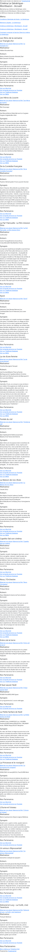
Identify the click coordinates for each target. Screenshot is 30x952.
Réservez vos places (6, 44)
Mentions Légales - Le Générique (10, 23)
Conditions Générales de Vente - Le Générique (14, 19)
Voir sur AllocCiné (5, 88)
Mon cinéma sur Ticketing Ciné (9, 949)
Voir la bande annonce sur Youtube (11, 90)
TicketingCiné (26, 1)
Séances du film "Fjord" (20, 299)
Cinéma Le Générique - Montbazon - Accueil (13, 26)
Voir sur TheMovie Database (9, 92)
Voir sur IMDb (4, 94)
